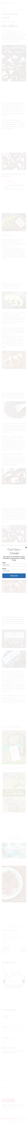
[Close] (26, 547)
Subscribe (14, 576)
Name (4, 562)
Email (4, 568)
